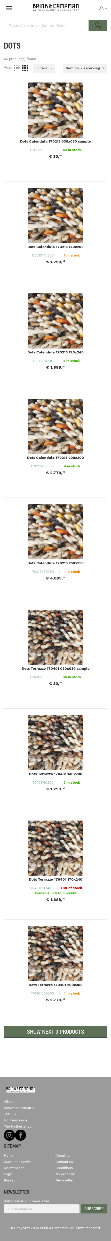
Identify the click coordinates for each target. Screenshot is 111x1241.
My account (65, 1174)
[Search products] (98, 25)
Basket (9, 1180)
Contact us (64, 1162)
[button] (55, 1032)
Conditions (64, 1168)
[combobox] (85, 68)
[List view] (17, 68)
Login (8, 1174)
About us (63, 1155)
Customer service (18, 1162)
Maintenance (14, 1168)
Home (9, 1155)
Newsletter (65, 1180)
